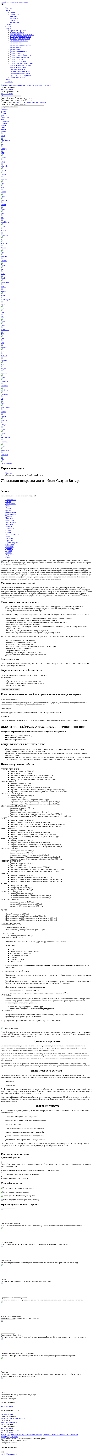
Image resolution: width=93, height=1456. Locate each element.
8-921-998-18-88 (7, 90)
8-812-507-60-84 (7, 94)
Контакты (9, 82)
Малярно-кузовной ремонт (20, 37)
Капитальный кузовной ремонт (22, 35)
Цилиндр (9, 549)
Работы (8, 24)
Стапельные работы (17, 78)
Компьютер (9, 528)
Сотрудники (15, 20)
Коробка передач (11, 543)
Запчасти (8, 536)
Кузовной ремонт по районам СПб (56, 1435)
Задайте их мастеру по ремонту (13, 1418)
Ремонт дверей (15, 47)
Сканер (8, 530)
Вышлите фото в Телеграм (11, 96)
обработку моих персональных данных (31, 102)
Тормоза (8, 516)
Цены (7, 80)
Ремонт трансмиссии (18, 67)
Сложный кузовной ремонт (20, 71)
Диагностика (10, 504)
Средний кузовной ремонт (20, 73)
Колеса (8, 510)
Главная (8, 8)
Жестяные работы (17, 33)
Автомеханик (10, 500)
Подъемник (9, 555)
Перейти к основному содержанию (14, 2)
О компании (10, 10)
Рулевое (8, 553)
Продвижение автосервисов (18, 1435)
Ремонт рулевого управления (21, 63)
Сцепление (9, 545)
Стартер (8, 526)
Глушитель (9, 540)
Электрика (9, 520)
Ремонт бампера (16, 43)
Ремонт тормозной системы (20, 65)
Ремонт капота (15, 49)
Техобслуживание (12, 534)
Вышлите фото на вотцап (10, 689)
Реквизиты (14, 18)
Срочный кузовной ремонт (20, 75)
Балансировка (10, 514)
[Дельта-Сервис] (26, 85)
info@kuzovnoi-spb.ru (9, 1422)
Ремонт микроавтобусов (19, 57)
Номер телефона (7, 104)
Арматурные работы (18, 31)
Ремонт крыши (16, 53)
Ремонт (8, 502)
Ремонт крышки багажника (20, 55)
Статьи (8, 26)
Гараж (7, 557)
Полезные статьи (35, 1435)
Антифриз (9, 538)
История (13, 16)
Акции (12, 12)
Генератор (9, 524)
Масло (7, 506)
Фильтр (8, 508)
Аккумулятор (10, 522)
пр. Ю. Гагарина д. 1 (9, 1454)
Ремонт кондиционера (18, 51)
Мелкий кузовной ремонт (20, 39)
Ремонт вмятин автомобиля (20, 45)
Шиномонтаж (10, 512)
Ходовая (8, 551)
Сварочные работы (17, 69)
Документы (14, 14)
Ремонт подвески (16, 59)
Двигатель (9, 547)
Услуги (8, 28)
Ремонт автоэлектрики (19, 41)
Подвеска (9, 518)
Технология (14, 22)
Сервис (8, 532)
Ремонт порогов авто (18, 61)
